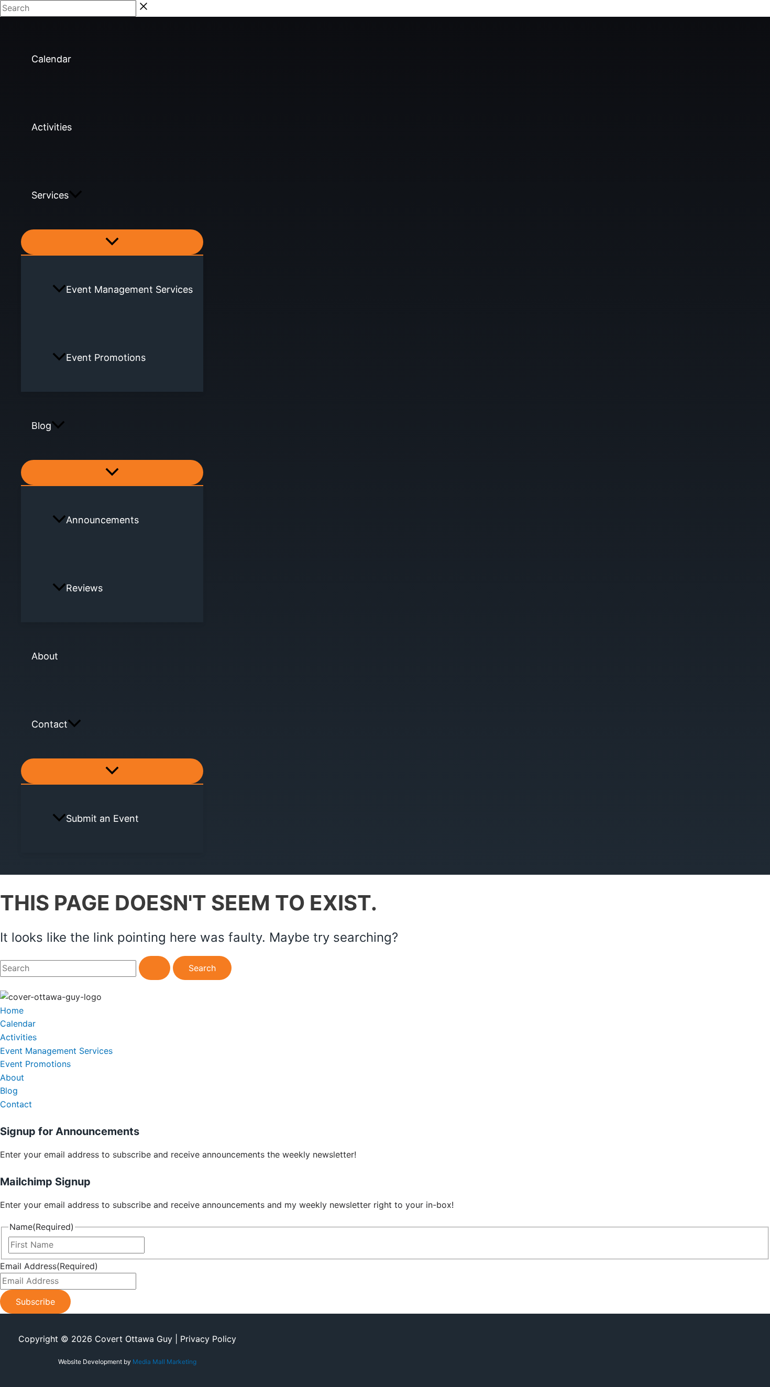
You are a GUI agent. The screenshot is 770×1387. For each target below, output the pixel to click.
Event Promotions (106, 357)
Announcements (102, 519)
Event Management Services (129, 289)
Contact (49, 724)
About (44, 656)
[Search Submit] (154, 968)
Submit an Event (102, 818)
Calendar (51, 58)
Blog (41, 425)
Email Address (49, 1266)
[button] (75, 195)
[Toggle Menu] (112, 242)
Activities (51, 127)
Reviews (84, 587)
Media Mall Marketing (164, 1362)
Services (50, 195)
